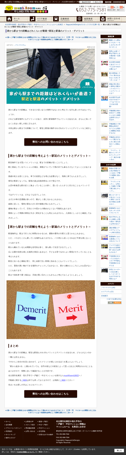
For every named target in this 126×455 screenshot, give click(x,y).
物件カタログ (10, 438)
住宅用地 (42, 431)
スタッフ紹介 (30, 425)
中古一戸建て (43, 425)
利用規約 (9, 431)
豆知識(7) (104, 296)
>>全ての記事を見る (114, 299)
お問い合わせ (30, 431)
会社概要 (9, 425)
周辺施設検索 (30, 428)
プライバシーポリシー (14, 428)
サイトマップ (10, 434)
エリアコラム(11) (107, 291)
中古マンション (44, 428)
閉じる (119, 450)
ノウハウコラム (20, 45)
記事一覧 (70, 37)
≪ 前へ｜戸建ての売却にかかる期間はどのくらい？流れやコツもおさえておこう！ (35, 37)
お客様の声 (29, 421)
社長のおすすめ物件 (46, 434)
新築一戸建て (43, 421)
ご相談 (24, 380)
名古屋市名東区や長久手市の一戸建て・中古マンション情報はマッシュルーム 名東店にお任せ (71, 424)
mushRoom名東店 (71, 375)
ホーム (8, 421)
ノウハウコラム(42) (108, 287)
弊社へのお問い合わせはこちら (51, 141)
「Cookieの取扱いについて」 (25, 452)
